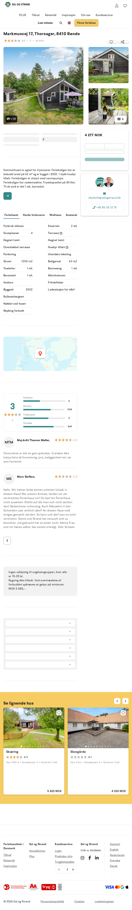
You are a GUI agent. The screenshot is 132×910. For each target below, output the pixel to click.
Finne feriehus (86, 23)
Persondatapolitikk (52, 901)
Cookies (79, 901)
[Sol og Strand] (17, 5)
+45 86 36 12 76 (106, 207)
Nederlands (117, 855)
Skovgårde (78, 752)
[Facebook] (89, 858)
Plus (31, 856)
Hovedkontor (37, 851)
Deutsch (115, 844)
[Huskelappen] (125, 5)
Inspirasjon (68, 15)
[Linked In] (97, 858)
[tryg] (49, 889)
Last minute (45, 23)
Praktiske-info (63, 856)
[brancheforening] (15, 889)
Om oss (85, 15)
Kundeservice (104, 15)
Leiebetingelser (104, 901)
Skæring (12, 752)
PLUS (22, 15)
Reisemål (50, 15)
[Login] (116, 5)
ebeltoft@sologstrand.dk (105, 198)
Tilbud (36, 15)
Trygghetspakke (64, 862)
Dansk (113, 866)
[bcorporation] (61, 889)
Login (58, 851)
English (114, 850)
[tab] (21, 746)
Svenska (115, 860)
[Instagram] (82, 858)
